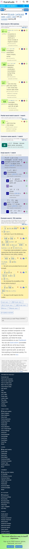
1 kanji (14, 16)
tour (17, 354)
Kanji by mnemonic (6, 519)
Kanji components (5, 419)
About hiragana (5, 413)
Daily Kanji (4, 504)
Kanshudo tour (5, 377)
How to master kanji (6, 383)
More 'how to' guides (6, 384)
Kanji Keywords (5, 434)
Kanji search (4, 516)
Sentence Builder (5, 459)
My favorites (4, 499)
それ (10, 228)
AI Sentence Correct (6, 476)
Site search (4, 388)
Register (7, 506)
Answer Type (4, 463)
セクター (12, 242)
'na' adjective (11, 100)
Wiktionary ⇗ (4, 308)
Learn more (10, 546)
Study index (4, 396)
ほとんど (14, 245)
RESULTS (20, 6)
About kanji (4, 417)
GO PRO (3, 508)
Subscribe (3, 406)
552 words (11, 14)
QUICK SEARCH (11, 6)
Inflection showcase (6, 480)
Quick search (14, 342)
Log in (2, 506)
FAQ (2, 390)
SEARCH (2, 6)
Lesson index (4, 398)
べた (5, 279)
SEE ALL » (25, 27)
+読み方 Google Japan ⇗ (7, 305)
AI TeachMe (4, 474)
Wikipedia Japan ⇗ (14, 308)
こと (9, 248)
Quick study (4, 423)
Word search (4, 521)
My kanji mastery (6, 411)
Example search (5, 531)
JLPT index (4, 394)
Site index (3, 392)
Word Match (4, 457)
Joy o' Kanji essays (6, 428)
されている (17, 248)
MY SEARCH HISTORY (7, 312)
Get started (19, 546)
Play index (4, 400)
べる (4, 30)
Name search (4, 529)
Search (26, 10)
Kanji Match (4, 440)
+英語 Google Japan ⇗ (17, 302)
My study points (5, 501)
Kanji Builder (4, 436)
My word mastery (7, 449)
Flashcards (4, 425)
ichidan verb (10, 30)
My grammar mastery (8, 472)
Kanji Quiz (4, 432)
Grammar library (5, 478)
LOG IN (12, 165)
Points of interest (5, 533)
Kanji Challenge (5, 430)
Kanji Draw (4, 438)
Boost (2, 444)
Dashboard (22, 340)
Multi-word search (5, 525)
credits (21, 371)
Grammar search (5, 527)
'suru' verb (12, 48)
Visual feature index (6, 386)
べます (6, 232)
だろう (3, 264)
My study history (5, 502)
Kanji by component (6, 518)
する (5, 291)
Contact (3, 404)
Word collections (5, 465)
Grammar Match (5, 485)
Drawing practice (5, 421)
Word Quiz (4, 455)
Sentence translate (6, 523)
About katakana (5, 415)
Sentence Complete (6, 461)
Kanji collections (5, 426)
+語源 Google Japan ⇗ (21, 305)
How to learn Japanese (7, 381)
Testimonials (4, 402)
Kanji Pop (3, 442)
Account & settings (6, 497)
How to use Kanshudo (7, 379)
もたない (4, 248)
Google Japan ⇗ (5, 302)
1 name (8, 16)
